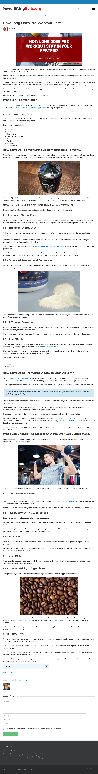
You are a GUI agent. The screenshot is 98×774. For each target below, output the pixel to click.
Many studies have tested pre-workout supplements (27, 108)
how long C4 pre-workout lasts (21, 378)
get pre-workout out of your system (70, 421)
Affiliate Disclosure (10, 750)
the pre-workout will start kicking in (40, 198)
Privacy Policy (9, 746)
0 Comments (12, 672)
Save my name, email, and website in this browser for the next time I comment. (33, 729)
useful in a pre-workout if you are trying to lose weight (46, 246)
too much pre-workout (49, 347)
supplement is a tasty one (65, 501)
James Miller (24, 680)
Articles (5, 672)
